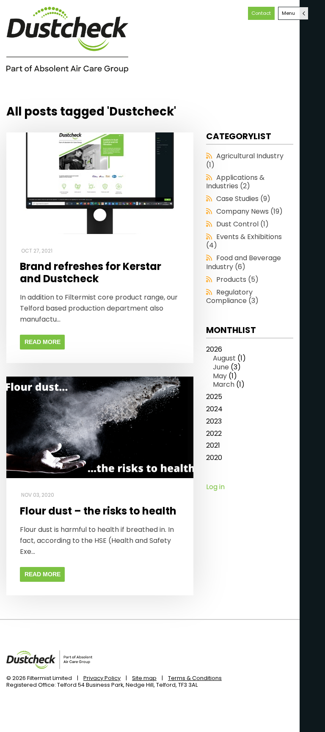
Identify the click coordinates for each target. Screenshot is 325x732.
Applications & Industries (235, 182)
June (221, 367)
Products (237, 279)
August (224, 358)
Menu (288, 13)
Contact (261, 13)
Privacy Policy (102, 678)
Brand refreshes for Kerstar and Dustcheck (90, 273)
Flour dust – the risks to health (98, 511)
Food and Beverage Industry (243, 262)
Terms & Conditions (195, 678)
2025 (214, 397)
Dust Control (242, 224)
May (220, 376)
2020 (214, 458)
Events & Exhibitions (244, 241)
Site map (144, 678)
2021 (213, 445)
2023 (214, 421)
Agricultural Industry (245, 160)
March (223, 384)
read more (43, 341)
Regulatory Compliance (232, 296)
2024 (214, 409)
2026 (226, 367)
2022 (214, 433)
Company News (249, 211)
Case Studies (243, 199)
